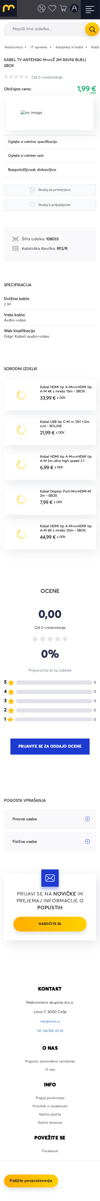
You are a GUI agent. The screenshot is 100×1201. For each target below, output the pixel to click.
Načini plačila (50, 1126)
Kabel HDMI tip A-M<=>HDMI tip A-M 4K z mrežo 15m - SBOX (66, 391)
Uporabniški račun (73, 9)
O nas (50, 1078)
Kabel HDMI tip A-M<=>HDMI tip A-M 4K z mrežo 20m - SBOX (66, 533)
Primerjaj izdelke (36, 9)
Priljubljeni (49, 9)
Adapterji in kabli (75, 47)
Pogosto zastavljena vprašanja (50, 1069)
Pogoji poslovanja (50, 1108)
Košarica (61, 9)
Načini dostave (50, 1136)
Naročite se (50, 928)
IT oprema (42, 47)
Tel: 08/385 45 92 (50, 1038)
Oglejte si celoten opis (28, 157)
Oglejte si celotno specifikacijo (35, 142)
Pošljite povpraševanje (31, 1181)
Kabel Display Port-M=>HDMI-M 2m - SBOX (62, 497)
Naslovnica (15, 47)
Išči (92, 29)
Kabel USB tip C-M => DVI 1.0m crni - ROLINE (63, 427)
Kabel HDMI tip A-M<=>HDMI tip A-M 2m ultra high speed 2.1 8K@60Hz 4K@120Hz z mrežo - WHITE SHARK (66, 462)
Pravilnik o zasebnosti (50, 1117)
